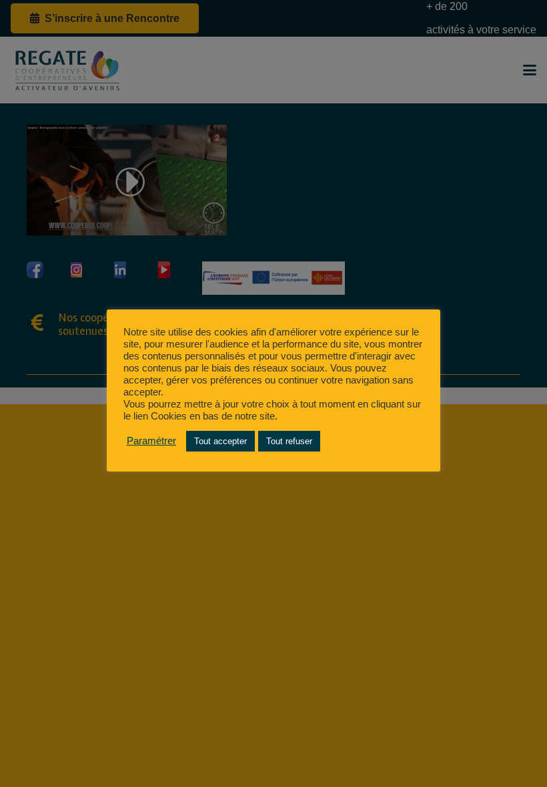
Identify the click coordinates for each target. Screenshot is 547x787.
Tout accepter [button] (220, 441)
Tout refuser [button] (289, 441)
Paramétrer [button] (151, 441)
